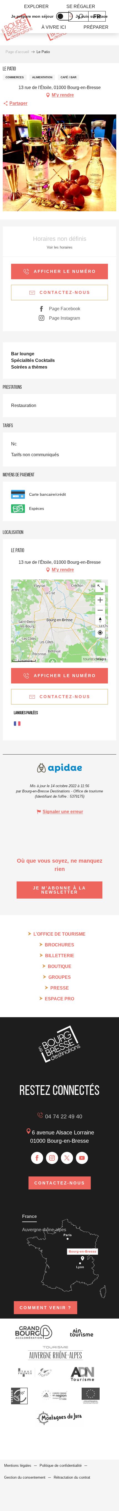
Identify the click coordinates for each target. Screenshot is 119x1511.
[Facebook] (37, 1158)
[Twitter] (67, 1158)
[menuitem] (36, 6)
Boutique (59, 966)
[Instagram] (52, 1158)
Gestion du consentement (24, 1477)
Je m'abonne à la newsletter (59, 890)
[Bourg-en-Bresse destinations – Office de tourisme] (59, 1061)
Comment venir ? (45, 1307)
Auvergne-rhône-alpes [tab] (44, 1229)
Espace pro (59, 998)
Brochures (59, 945)
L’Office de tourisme (59, 934)
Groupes (59, 977)
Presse (59, 988)
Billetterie (59, 955)
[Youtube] (82, 1158)
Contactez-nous (59, 1183)
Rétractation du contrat (72, 1477)
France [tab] (29, 1216)
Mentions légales (17, 1465)
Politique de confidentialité (61, 1465)
